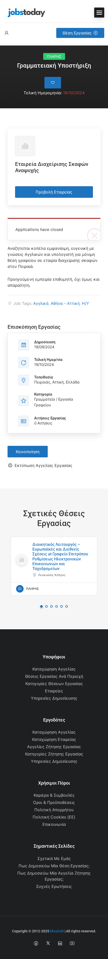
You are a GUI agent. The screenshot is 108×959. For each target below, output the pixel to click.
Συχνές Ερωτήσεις (54, 886)
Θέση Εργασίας (77, 32)
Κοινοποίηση (27, 451)
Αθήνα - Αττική (65, 303)
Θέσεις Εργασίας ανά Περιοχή (54, 676)
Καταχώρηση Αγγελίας (54, 669)
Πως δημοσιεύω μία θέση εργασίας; (54, 865)
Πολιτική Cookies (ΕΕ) (54, 817)
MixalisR (57, 931)
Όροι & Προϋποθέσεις (54, 802)
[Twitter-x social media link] (48, 943)
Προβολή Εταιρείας (54, 192)
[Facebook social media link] (36, 943)
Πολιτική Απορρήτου (54, 809)
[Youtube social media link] (72, 943)
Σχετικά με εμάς (54, 858)
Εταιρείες (54, 690)
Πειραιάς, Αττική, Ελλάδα (57, 382)
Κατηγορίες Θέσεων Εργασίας (54, 683)
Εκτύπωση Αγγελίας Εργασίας (43, 465)
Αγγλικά (40, 303)
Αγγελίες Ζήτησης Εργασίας (54, 746)
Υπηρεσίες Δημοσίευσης (54, 698)
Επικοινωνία (54, 824)
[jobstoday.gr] (24, 12)
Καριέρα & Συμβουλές (54, 795)
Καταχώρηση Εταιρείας (54, 739)
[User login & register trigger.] (6, 33)
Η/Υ (85, 303)
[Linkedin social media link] (60, 943)
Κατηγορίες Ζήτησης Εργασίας (54, 753)
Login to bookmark (52, 82)
